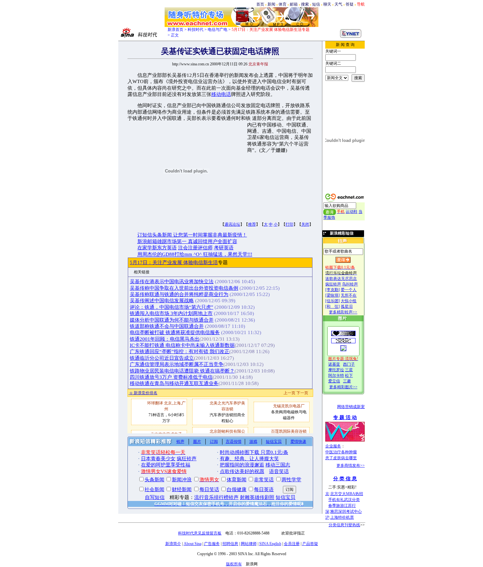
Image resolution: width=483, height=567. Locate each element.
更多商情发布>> (350, 465)
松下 (349, 375)
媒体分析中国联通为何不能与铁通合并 (172, 320)
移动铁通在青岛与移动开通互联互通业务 (174, 383)
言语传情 (234, 441)
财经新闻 (182, 489)
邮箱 (294, 4)
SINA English (270, 543)
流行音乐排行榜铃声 (216, 497)
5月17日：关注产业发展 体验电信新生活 (174, 262)
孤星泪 (347, 306)
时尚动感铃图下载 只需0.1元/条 (254, 452)
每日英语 (264, 489)
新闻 (271, 4)
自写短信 (155, 497)
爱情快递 (298, 441)
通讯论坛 (232, 224)
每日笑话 (209, 489)
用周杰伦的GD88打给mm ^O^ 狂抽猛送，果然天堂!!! (194, 254)
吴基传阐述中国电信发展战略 (162, 300)
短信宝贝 (274, 441)
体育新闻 (236, 479)
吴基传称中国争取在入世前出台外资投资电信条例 (184, 288)
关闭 (305, 224)
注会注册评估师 (195, 247)
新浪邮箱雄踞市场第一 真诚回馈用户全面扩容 (187, 241)
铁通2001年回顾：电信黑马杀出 (164, 339)
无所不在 (348, 295)
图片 (197, 441)
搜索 (305, 4)
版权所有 (234, 564)
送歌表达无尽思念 (341, 278)
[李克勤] (332, 289)
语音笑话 (279, 471)
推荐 (252, 224)
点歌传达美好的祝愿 (242, 471)
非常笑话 (264, 479)
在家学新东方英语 (157, 247)
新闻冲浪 (182, 479)
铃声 (180, 441)
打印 (289, 224)
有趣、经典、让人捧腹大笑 (249, 458)
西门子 (349, 364)
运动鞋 (351, 211)
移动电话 (221, 94)
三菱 (347, 381)
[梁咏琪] (332, 295)
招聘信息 (230, 543)
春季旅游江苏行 (342, 505)
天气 (338, 4)
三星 (349, 370)
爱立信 (334, 381)
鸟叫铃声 (350, 284)
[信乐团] (332, 301)
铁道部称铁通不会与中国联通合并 (167, 326)
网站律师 (249, 543)
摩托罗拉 (336, 370)
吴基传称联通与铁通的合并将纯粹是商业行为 (179, 294)
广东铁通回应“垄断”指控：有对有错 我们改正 (179, 351)
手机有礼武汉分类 (344, 499)
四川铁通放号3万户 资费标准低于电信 (171, 377)
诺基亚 (334, 364)
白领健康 (236, 489)
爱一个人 (348, 289)
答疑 (350, 4)
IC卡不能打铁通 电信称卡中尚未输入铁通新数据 (182, 345)
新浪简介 (173, 543)
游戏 (253, 441)
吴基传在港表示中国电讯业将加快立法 (172, 281)
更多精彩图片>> (343, 387)
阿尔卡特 (336, 375)
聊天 (327, 4)
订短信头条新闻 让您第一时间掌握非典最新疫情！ (192, 235)
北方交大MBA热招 (346, 493)
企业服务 (333, 446)
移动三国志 (277, 464)
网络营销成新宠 (351, 406)
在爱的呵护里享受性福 (165, 464)
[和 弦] (332, 306)
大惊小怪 (348, 301)
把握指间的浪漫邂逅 (242, 464)
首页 (260, 4)
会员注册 (292, 543)
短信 (316, 4)
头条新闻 (154, 479)
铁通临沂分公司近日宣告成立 (162, 358)
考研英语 (224, 247)
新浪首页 (175, 29)
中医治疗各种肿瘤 (341, 452)
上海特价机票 (342, 517)
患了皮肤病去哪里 (341, 458)
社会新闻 (154, 489)
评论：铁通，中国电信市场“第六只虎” (171, 307)
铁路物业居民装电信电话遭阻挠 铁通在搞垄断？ (182, 371)
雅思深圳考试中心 (346, 511)
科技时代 (195, 29)
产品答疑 (310, 543)
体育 (283, 4)
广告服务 (212, 543)
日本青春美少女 (158, 458)
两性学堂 (291, 479)
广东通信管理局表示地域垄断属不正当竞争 (176, 364)
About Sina (192, 543)
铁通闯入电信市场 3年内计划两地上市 (171, 313)
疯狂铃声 (333, 284)
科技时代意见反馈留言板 (199, 533)
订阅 (214, 441)
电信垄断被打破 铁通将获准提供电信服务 (175, 332)
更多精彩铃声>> (343, 312)
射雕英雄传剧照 (257, 497)
